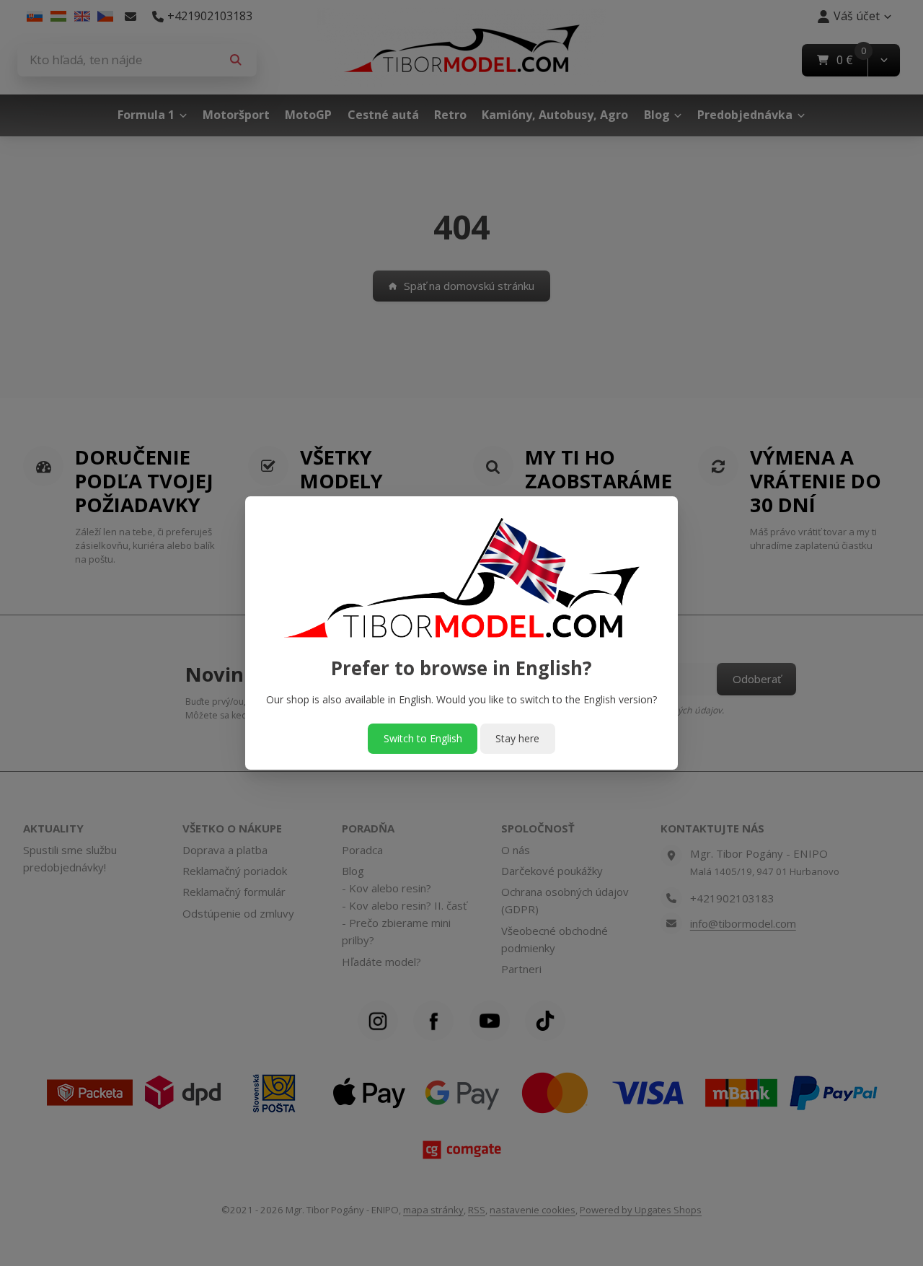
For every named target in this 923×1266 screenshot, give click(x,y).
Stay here (517, 738)
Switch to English (423, 738)
